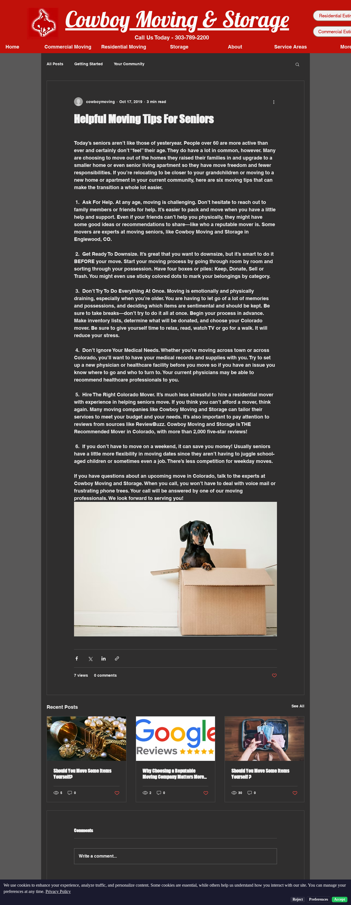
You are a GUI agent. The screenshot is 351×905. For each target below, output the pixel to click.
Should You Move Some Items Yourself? (82, 774)
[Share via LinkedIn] (103, 658)
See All (297, 706)
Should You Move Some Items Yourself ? (260, 774)
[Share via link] (117, 658)
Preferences (318, 899)
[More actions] (273, 101)
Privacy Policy (58, 891)
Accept (339, 899)
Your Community (129, 64)
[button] (297, 64)
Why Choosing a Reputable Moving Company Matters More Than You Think (173, 774)
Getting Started (88, 64)
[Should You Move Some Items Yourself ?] (264, 738)
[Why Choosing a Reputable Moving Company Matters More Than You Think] (175, 738)
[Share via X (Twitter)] (90, 658)
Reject (298, 899)
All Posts (55, 64)
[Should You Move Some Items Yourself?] (86, 738)
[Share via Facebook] (76, 658)
